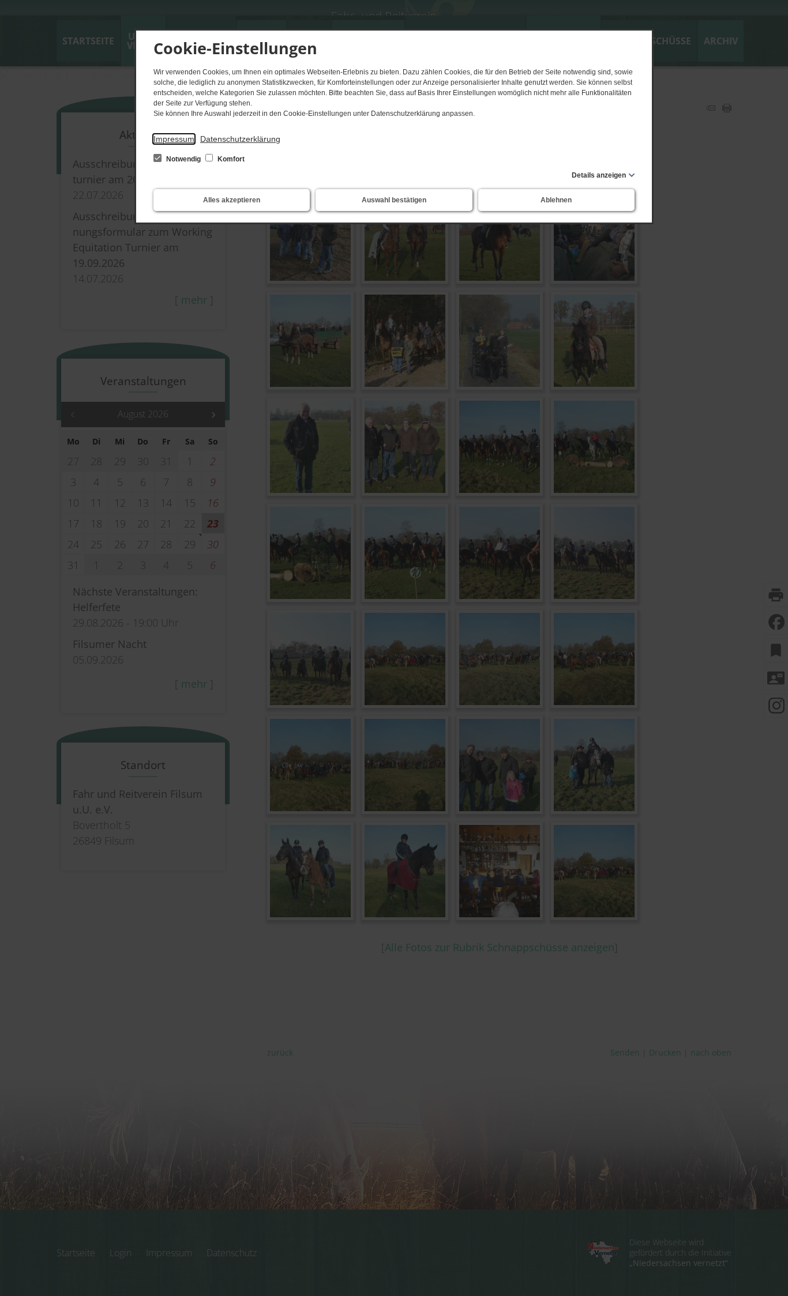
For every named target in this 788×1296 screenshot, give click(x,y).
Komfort (230, 159)
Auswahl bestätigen (394, 200)
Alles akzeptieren (231, 200)
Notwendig (183, 159)
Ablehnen (556, 200)
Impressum (173, 139)
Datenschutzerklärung (240, 139)
